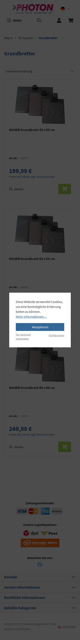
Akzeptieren (40, 327)
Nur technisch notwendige (23, 336)
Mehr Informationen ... (31, 316)
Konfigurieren (56, 335)
